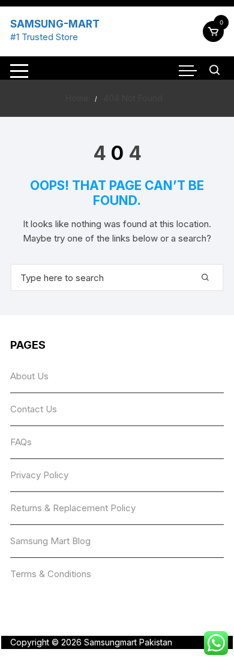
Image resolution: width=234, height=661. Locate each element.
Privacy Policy (39, 475)
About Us (29, 376)
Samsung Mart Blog (50, 541)
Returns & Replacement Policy (73, 508)
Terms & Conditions (50, 573)
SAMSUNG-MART (55, 24)
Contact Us (33, 409)
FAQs (21, 442)
